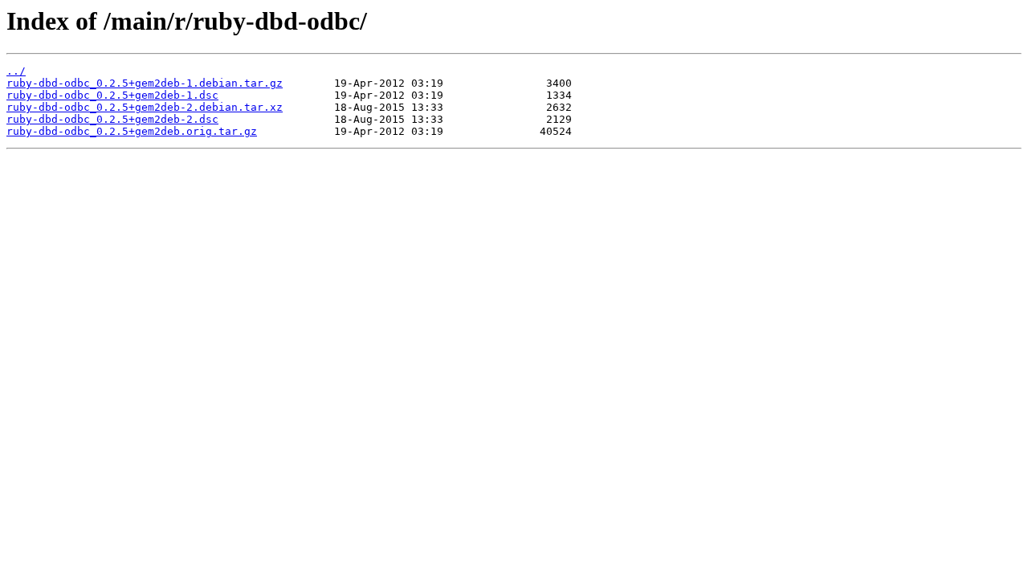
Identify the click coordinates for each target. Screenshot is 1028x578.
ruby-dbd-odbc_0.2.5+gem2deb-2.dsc (112, 119)
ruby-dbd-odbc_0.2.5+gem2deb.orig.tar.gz (131, 131)
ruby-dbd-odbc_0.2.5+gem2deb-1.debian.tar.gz (144, 83)
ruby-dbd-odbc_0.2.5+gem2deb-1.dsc (112, 95)
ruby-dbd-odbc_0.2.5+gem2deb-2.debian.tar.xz (144, 107)
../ (16, 71)
